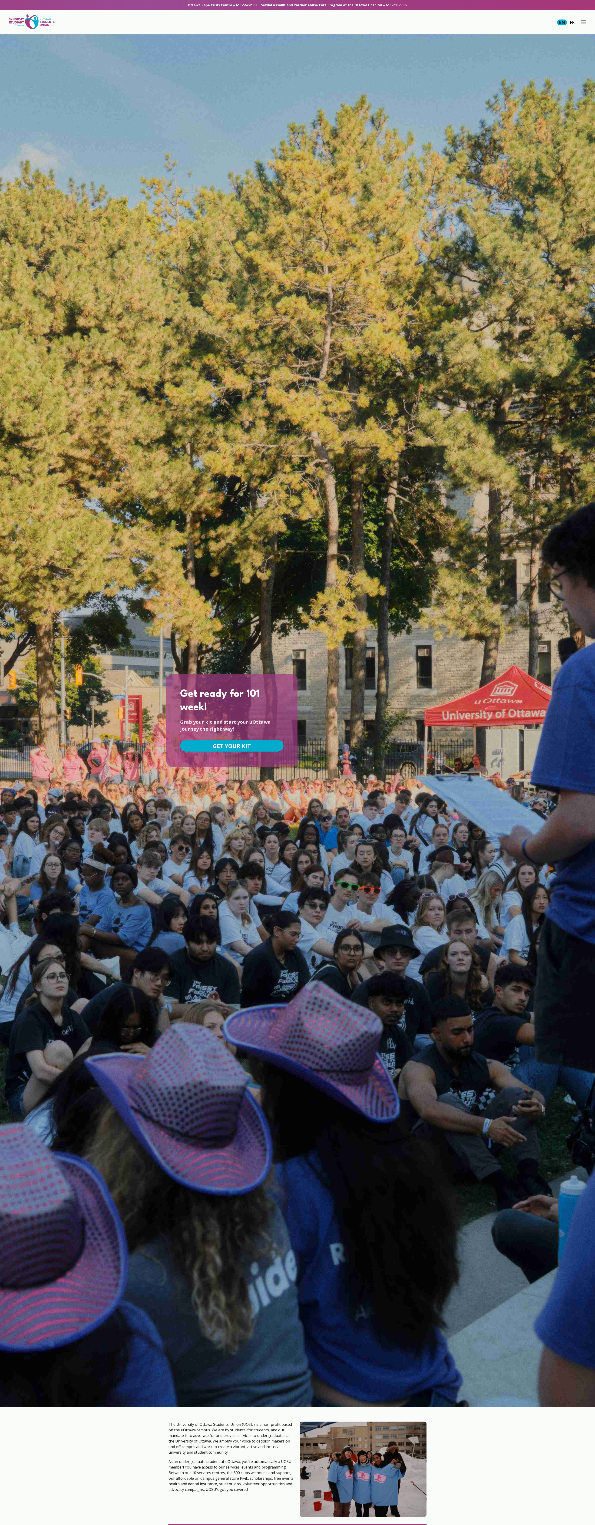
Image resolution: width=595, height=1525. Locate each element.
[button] (583, 22)
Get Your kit (232, 746)
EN (562, 22)
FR (572, 22)
